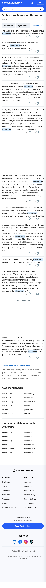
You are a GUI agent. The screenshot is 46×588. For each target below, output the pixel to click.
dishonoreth (29, 436)
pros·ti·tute (28, 409)
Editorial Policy (29, 494)
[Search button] (39, 9)
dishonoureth (29, 401)
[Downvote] (37, 36)
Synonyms (22, 25)
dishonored (29, 432)
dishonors (28, 440)
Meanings (8, 25)
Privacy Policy (29, 490)
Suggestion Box (30, 507)
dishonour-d (7, 405)
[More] (42, 36)
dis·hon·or (28, 397)
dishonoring (7, 440)
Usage (4, 503)
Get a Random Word (23, 526)
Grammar (6, 494)
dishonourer (7, 452)
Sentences (37, 25)
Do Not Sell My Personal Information (23, 551)
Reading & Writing (9, 507)
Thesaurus (6, 486)
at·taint (27, 413)
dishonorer (6, 436)
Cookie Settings (30, 499)
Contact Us (28, 486)
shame (27, 405)
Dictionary (6, 482)
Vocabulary (6, 499)
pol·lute (5, 409)
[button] (32, 2)
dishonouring (7, 401)
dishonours (6, 397)
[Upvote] (29, 36)
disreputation (7, 413)
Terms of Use (29, 503)
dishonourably (8, 448)
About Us (27, 482)
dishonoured (7, 393)
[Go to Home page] (12, 2)
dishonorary (29, 393)
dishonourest (29, 452)
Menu (40, 3)
